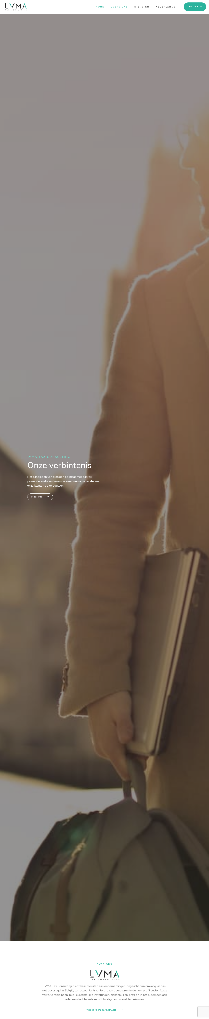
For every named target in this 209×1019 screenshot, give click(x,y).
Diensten (141, 6)
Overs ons (119, 6)
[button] (195, 6)
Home (100, 6)
